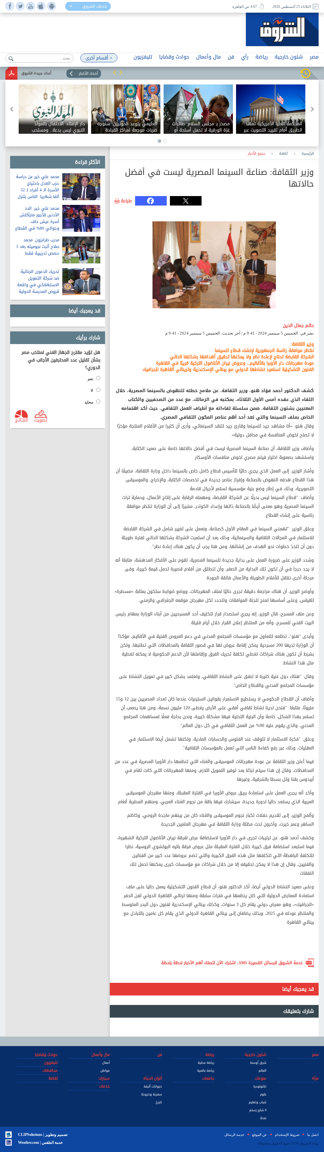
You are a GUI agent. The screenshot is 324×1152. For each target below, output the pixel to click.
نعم (90, 379)
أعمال (106, 1063)
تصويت (40, 419)
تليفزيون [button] (143, 57)
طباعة (126, 201)
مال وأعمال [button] (208, 57)
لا (92, 390)
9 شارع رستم (257, 1110)
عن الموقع (259, 1135)
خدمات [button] (104, 1086)
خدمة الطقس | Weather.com (40, 1142)
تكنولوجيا (259, 1086)
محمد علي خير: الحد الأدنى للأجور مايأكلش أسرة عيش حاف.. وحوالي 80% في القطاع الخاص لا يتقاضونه (37, 221)
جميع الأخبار (256, 153)
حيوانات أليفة (153, 1086)
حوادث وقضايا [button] (174, 57)
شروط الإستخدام (287, 1135)
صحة (263, 1118)
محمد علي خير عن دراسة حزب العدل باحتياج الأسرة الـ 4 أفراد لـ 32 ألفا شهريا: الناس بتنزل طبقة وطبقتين (37, 190)
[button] (114, 72)
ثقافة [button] (53, 1078)
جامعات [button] (208, 1078)
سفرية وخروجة (151, 1094)
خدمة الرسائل (234, 1135)
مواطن (105, 1071)
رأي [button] (244, 57)
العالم (262, 1071)
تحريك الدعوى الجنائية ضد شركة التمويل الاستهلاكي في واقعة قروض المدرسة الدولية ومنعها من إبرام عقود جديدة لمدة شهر (38, 288)
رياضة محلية (206, 1063)
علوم (263, 1094)
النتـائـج (21, 419)
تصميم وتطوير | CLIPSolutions (42, 1134)
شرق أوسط (258, 1063)
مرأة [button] (315, 1078)
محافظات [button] (50, 1070)
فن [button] (231, 57)
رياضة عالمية (205, 1071)
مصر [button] (314, 57)
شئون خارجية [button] (289, 57)
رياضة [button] (261, 57)
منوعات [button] (260, 1078)
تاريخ (159, 1102)
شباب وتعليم (257, 1102)
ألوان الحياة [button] (152, 1078)
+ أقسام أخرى (98, 58)
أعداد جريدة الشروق (36, 73)
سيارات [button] (104, 1078)
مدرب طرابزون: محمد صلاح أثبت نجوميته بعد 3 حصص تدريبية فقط (37, 246)
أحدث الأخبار (88, 73)
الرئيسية (308, 153)
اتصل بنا (313, 1135)
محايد (88, 402)
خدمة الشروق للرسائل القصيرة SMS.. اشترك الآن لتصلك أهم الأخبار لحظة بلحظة (232, 963)
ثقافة (283, 153)
